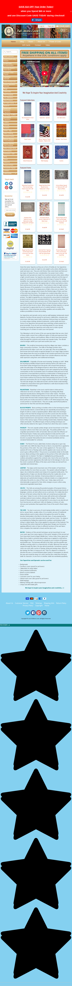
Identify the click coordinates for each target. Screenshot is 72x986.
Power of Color (55, 42)
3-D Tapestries (8, 97)
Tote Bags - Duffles (10, 115)
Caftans (6, 122)
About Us (41, 42)
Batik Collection (9, 56)
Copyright (39, 606)
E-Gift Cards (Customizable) (8, 64)
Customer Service (21, 603)
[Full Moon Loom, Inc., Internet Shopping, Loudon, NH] (10, 225)
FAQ (31, 603)
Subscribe (9, 215)
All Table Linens (9, 103)
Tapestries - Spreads (7, 78)
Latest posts (7, 173)
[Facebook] (11, 183)
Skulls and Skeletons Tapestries (7, 110)
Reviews (5, 625)
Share (30, 42)
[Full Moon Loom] (22, 32)
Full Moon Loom (35, 618)
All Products (8, 151)
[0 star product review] (27, 193)
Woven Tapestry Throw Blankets (9, 140)
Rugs (5, 89)
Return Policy (61, 603)
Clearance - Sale (9, 154)
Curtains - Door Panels (8, 73)
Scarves (6, 128)
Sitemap (38, 603)
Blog (22, 42)
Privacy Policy (28, 606)
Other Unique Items (10, 148)
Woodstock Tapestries (7, 118)
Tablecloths (7, 92)
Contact (38, 45)
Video (48, 45)
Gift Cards (26, 45)
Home (13, 42)
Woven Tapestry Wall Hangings (9, 144)
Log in (41, 26)
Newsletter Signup (9, 168)
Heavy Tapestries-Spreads (9, 85)
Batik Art (6, 106)
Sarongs (6, 125)
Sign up (51, 26)
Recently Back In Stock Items (9, 69)
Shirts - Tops (8, 130)
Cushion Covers (9, 136)
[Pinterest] (6, 187)
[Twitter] (6, 183)
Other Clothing (8, 133)
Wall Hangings (8, 94)
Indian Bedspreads (10, 81)
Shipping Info (49, 603)
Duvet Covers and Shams (9, 60)
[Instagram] (11, 187)
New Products (8, 100)
